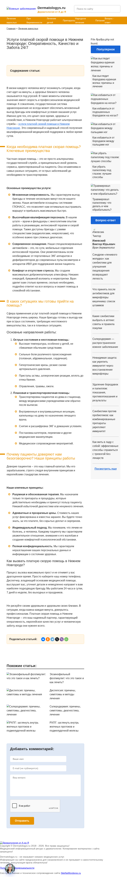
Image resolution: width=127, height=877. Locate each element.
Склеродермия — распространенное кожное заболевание (105, 342)
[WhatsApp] (66, 639)
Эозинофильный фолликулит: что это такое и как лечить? (67, 678)
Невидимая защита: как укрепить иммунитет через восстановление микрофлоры (104, 365)
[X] (57, 639)
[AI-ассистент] (10, 869)
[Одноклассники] (48, 639)
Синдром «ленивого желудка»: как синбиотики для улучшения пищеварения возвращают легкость (104, 266)
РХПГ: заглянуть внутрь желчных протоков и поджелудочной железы (64, 726)
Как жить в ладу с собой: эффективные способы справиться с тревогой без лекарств (105, 450)
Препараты (69, 20)
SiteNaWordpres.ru (71, 873)
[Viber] (62, 639)
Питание (100, 20)
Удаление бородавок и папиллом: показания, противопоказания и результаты (105, 392)
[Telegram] (52, 639)
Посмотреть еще (106, 468)
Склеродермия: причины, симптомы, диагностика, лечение (65, 710)
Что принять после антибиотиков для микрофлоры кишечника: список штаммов (103, 297)
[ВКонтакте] (43, 639)
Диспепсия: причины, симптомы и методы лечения (63, 694)
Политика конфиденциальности (17, 868)
